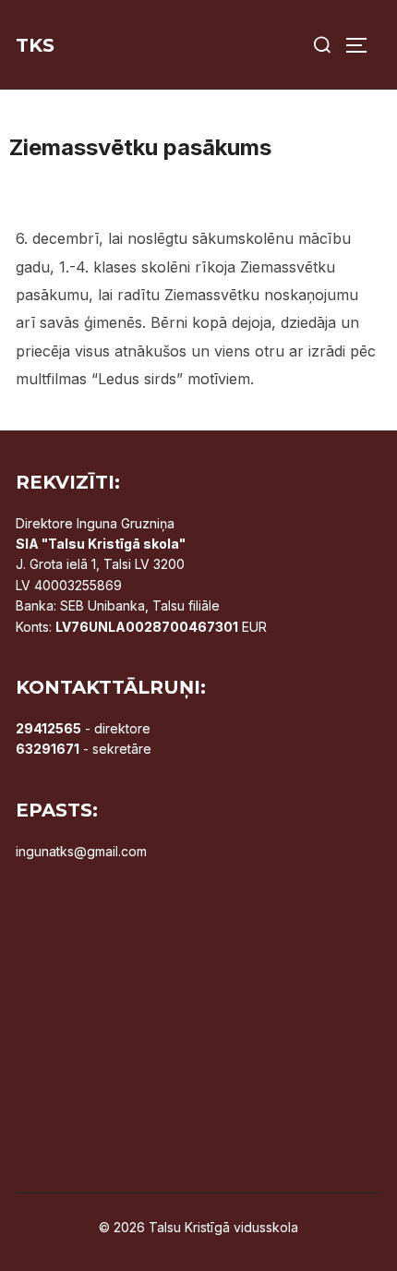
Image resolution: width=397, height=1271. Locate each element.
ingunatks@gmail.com (81, 851)
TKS (35, 45)
